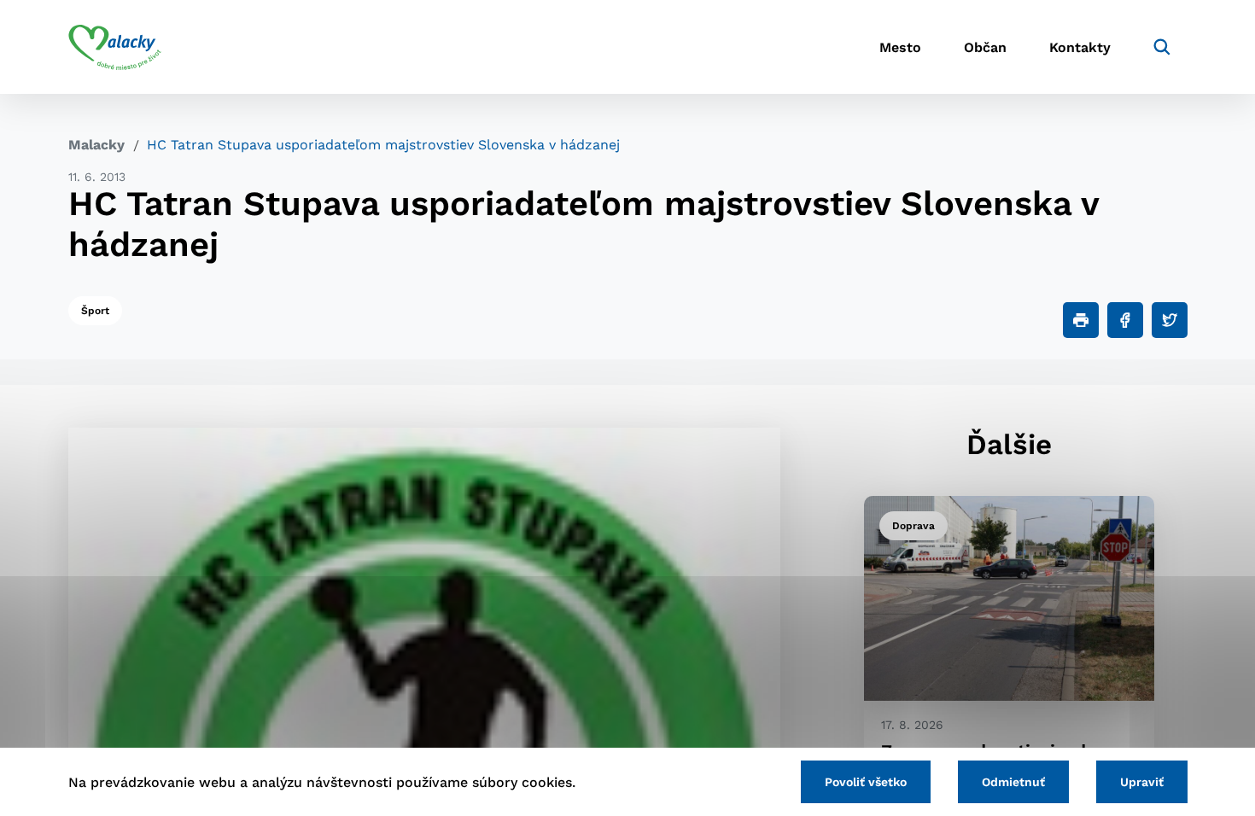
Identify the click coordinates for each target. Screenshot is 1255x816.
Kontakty (1080, 47)
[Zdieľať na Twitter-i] (1170, 320)
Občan (985, 47)
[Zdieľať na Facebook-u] (1125, 320)
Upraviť (1142, 782)
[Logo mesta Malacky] (114, 47)
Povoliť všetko (866, 782)
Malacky (96, 145)
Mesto (900, 47)
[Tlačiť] (1081, 320)
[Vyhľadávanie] (1161, 46)
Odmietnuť (1013, 782)
